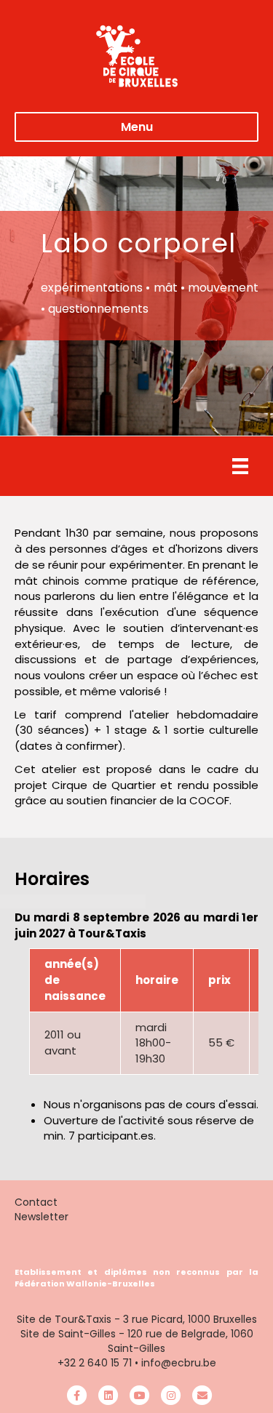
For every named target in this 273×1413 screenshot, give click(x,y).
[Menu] (240, 466)
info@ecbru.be (178, 1363)
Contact (36, 1202)
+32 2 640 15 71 (95, 1363)
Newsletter (41, 1216)
